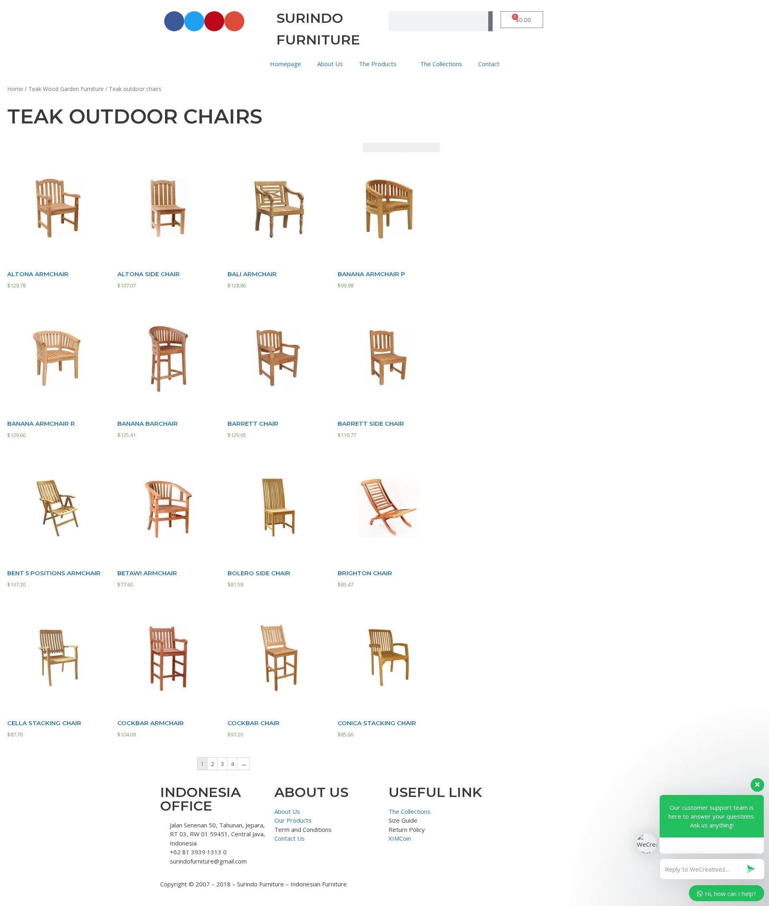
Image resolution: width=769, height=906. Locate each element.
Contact (488, 64)
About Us (330, 64)
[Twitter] (194, 21)
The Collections (441, 64)
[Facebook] (174, 21)
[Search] (490, 21)
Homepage (285, 64)
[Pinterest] (214, 21)
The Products (378, 64)
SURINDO (309, 18)
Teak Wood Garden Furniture (66, 89)
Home (15, 89)
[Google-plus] (234, 21)
